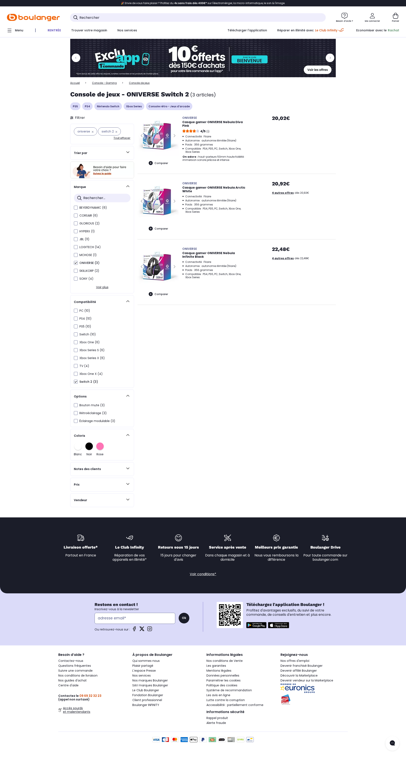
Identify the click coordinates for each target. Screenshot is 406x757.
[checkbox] (76, 208)
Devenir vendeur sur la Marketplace (306, 680)
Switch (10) (87, 334)
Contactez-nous (70, 661)
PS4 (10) (85, 318)
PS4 (87, 106)
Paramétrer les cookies (223, 680)
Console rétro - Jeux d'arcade (169, 106)
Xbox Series (134, 106)
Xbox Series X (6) (92, 358)
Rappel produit (217, 718)
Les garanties (216, 666)
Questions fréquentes (74, 666)
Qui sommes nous (146, 661)
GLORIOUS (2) (89, 223)
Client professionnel (147, 700)
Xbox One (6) (89, 342)
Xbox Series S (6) (92, 350)
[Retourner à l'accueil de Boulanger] (33, 17)
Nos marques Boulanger (150, 680)
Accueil (75, 83)
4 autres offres (283, 193)
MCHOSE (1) (88, 255)
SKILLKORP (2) (89, 271)
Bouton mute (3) (92, 405)
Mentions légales (218, 670)
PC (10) (84, 311)
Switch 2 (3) (88, 382)
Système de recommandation (229, 690)
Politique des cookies (221, 685)
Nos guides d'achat (72, 680)
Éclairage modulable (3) (97, 421)
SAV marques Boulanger (150, 685)
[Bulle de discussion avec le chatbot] (392, 743)
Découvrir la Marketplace (299, 675)
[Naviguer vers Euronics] (314, 688)
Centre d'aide (68, 685)
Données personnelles (222, 675)
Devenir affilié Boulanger (298, 670)
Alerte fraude (216, 723)
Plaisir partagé (142, 666)
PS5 (75, 106)
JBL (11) (84, 239)
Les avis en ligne (218, 695)
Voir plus (102, 287)
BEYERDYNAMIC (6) (93, 207)
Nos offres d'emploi (294, 661)
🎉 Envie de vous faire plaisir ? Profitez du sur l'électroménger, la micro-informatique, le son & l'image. (203, 3)
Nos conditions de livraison (78, 675)
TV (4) (84, 366)
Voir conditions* (203, 574)
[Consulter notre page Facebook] (134, 630)
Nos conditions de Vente (224, 661)
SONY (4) (86, 279)
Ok (184, 618)
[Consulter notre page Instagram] (149, 630)
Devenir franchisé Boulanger (301, 666)
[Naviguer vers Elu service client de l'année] (314, 699)
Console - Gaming (104, 83)
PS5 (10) (85, 326)
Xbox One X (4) (91, 374)
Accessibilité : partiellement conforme (234, 705)
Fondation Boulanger (147, 695)
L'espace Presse (144, 670)
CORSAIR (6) (88, 215)
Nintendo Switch (108, 106)
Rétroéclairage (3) (93, 413)
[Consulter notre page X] (142, 630)
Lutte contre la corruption (225, 700)
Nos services (141, 675)
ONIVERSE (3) (89, 263)
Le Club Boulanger (145, 690)
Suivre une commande (75, 670)
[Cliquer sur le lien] (203, 58)
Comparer (161, 163)
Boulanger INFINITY (145, 705)
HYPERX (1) (87, 231)
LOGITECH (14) (90, 247)
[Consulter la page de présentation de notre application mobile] (256, 625)
